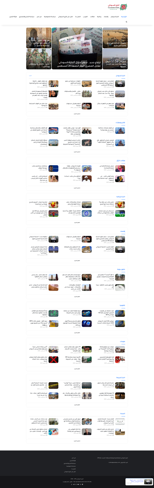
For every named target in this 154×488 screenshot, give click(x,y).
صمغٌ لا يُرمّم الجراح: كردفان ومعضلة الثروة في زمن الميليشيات (39, 142)
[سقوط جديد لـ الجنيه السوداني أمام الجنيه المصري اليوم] (53, 239)
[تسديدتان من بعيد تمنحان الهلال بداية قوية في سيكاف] (120, 213)
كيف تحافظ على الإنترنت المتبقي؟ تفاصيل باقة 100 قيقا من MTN (106, 313)
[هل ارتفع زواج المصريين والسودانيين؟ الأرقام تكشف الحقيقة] (120, 359)
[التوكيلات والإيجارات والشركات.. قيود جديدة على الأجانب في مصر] (87, 287)
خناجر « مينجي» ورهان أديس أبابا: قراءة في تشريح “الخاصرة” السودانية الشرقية (71, 142)
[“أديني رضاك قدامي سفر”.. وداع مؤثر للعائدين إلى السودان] (53, 349)
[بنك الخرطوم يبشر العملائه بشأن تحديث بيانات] (87, 249)
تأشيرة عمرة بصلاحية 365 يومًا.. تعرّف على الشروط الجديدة (72, 359)
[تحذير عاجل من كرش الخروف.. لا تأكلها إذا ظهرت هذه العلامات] (120, 431)
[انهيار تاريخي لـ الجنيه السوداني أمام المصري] (120, 249)
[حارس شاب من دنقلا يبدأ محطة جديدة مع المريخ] (120, 204)
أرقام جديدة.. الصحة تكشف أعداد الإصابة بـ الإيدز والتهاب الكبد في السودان (105, 421)
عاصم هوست (66, 481)
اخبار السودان (115, 17)
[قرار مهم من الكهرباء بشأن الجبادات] (120, 106)
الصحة (122, 414)
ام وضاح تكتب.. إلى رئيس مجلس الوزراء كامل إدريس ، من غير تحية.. (39, 178)
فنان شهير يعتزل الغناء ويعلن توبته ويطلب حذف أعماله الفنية (38, 359)
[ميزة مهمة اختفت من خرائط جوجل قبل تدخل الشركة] (87, 313)
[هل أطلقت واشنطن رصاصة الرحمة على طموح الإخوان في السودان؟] (53, 130)
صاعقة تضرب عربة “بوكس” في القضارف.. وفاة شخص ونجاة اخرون (72, 385)
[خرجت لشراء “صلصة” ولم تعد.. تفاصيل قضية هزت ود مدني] (53, 385)
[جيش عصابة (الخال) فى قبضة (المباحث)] (120, 168)
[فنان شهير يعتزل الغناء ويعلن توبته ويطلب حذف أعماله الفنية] (53, 359)
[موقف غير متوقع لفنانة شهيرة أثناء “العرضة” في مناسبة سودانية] (120, 349)
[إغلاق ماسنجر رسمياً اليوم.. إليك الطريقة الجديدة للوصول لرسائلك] (87, 323)
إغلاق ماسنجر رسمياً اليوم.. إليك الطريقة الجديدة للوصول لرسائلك (71, 323)
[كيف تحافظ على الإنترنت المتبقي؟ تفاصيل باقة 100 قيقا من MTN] (120, 313)
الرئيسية (124, 17)
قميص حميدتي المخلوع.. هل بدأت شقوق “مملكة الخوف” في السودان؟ (105, 142)
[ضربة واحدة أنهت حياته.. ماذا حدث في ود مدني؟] (53, 395)
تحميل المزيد (77, 114)
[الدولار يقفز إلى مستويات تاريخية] (87, 106)
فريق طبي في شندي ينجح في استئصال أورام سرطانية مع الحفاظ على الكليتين (71, 421)
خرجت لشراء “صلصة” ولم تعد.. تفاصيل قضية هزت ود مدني (39, 385)
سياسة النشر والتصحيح (26, 17)
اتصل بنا (78, 17)
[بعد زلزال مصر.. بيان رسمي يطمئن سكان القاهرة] (53, 277)
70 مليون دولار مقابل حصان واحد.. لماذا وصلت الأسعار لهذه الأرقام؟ (72, 349)
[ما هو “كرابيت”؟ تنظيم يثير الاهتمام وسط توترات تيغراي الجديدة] (120, 277)
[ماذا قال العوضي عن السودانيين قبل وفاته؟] (87, 431)
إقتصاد (106, 17)
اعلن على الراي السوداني (65, 17)
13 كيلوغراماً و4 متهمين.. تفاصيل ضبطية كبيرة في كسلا (106, 395)
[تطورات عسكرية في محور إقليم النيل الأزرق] (115, 38)
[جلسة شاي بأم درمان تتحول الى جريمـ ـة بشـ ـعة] (120, 385)
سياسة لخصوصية (50, 17)
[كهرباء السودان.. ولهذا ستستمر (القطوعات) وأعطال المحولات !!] (87, 168)
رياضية (99, 17)
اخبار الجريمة (120, 378)
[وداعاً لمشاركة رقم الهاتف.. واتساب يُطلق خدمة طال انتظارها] (53, 313)
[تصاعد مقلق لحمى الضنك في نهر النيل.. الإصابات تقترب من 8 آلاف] (53, 431)
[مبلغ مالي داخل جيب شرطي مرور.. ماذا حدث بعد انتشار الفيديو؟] (115, 59)
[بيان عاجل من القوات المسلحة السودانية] (53, 106)
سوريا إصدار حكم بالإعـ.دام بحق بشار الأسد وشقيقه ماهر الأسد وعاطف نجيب (71, 277)
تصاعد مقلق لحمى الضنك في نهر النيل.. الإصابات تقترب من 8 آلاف (38, 431)
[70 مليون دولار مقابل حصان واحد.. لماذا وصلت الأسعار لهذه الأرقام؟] (87, 349)
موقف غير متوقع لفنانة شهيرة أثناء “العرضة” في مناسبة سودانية (106, 349)
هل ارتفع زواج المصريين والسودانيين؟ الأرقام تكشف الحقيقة (105, 359)
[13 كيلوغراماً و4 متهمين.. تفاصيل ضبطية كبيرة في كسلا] (120, 395)
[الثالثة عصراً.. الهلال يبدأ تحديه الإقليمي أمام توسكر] (87, 213)
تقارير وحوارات (120, 123)
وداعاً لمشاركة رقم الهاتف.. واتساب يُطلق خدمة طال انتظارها (39, 313)
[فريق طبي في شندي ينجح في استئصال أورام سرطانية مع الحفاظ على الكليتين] (87, 421)
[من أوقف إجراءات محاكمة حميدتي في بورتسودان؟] (120, 130)
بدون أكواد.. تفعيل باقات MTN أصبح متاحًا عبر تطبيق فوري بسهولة (38, 323)
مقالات (92, 17)
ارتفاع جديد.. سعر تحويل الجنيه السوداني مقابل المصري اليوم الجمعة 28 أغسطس (105, 83)
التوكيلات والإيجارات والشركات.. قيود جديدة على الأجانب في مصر (72, 287)
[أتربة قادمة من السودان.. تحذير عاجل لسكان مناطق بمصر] (53, 287)
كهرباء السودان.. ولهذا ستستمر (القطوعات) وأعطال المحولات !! (71, 168)
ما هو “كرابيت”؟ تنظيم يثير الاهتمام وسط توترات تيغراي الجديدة (105, 277)
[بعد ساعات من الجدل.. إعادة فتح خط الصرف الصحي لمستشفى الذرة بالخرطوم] (53, 421)
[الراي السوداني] (118, 7)
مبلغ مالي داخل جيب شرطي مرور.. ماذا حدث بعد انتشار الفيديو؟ (116, 64)
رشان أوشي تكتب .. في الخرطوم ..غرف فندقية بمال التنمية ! (105, 178)
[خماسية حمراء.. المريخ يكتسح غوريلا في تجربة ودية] (53, 204)
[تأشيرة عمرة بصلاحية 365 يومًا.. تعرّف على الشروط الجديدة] (87, 359)
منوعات (122, 341)
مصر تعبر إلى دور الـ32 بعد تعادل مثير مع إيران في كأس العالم (39, 213)
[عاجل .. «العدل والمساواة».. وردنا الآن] (38, 59)
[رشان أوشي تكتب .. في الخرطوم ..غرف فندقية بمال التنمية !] (120, 178)
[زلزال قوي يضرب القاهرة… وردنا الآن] (120, 287)
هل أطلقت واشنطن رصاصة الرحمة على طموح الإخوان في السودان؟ (38, 130)
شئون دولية (121, 269)
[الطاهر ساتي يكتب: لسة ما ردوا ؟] (87, 178)
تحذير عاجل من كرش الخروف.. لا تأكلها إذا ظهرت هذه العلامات (105, 431)
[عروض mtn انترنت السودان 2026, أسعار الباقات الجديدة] (120, 323)
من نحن (39, 17)
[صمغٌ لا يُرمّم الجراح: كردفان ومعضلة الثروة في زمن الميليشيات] (53, 142)
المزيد (86, 17)
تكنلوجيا (122, 305)
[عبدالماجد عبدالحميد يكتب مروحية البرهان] (53, 168)
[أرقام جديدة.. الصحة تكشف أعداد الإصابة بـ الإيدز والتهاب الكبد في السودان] (120, 421)
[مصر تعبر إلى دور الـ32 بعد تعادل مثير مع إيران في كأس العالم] (53, 213)
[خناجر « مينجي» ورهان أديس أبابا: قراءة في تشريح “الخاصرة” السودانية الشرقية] (87, 142)
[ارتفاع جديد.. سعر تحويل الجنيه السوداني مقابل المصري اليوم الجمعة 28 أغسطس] (77, 48)
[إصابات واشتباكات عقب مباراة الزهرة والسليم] (87, 204)
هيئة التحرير (13, 17)
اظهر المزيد (77, 222)
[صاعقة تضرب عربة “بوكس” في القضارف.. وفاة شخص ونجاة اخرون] (87, 385)
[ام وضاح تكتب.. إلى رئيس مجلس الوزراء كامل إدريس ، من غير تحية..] (53, 178)
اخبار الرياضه (120, 197)
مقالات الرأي (121, 161)
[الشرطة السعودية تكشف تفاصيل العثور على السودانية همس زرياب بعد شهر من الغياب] (53, 94)
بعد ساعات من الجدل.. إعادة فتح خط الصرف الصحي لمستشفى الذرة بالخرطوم (38, 421)
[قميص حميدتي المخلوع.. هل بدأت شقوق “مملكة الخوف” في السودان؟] (120, 142)
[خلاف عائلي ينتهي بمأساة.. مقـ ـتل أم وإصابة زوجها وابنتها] (87, 395)
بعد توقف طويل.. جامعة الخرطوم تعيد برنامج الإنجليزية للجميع (40, 43)
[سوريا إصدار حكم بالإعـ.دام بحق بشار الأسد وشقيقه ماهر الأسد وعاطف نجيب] (87, 277)
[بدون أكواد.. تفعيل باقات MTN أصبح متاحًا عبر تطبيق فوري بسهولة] (53, 323)
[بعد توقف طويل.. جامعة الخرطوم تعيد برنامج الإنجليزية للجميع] (38, 38)
